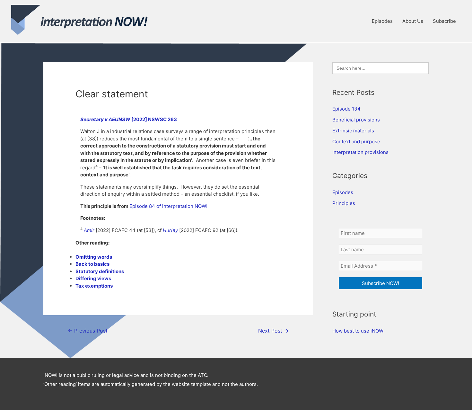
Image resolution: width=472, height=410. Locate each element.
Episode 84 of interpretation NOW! (168, 206)
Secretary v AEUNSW (105, 119)
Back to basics (92, 264)
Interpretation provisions (360, 152)
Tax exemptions (94, 286)
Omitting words (93, 257)
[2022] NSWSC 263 (154, 119)
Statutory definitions (99, 271)
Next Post (273, 331)
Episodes (382, 21)
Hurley (170, 230)
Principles (343, 203)
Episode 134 (346, 109)
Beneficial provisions (356, 120)
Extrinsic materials (353, 131)
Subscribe (444, 21)
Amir (89, 230)
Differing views (93, 278)
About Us (412, 21)
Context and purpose (356, 141)
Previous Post (88, 331)
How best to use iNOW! (358, 331)
